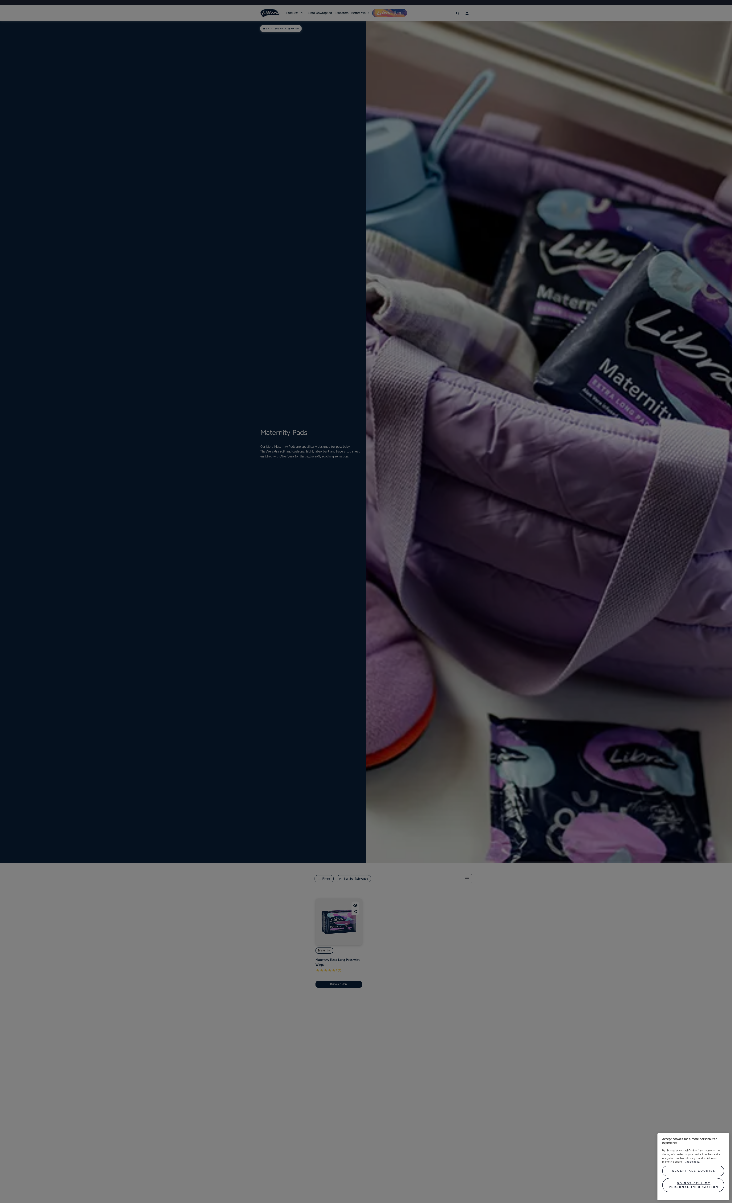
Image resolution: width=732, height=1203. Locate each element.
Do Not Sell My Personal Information (693, 1185)
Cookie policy (692, 1161)
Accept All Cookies (693, 1170)
